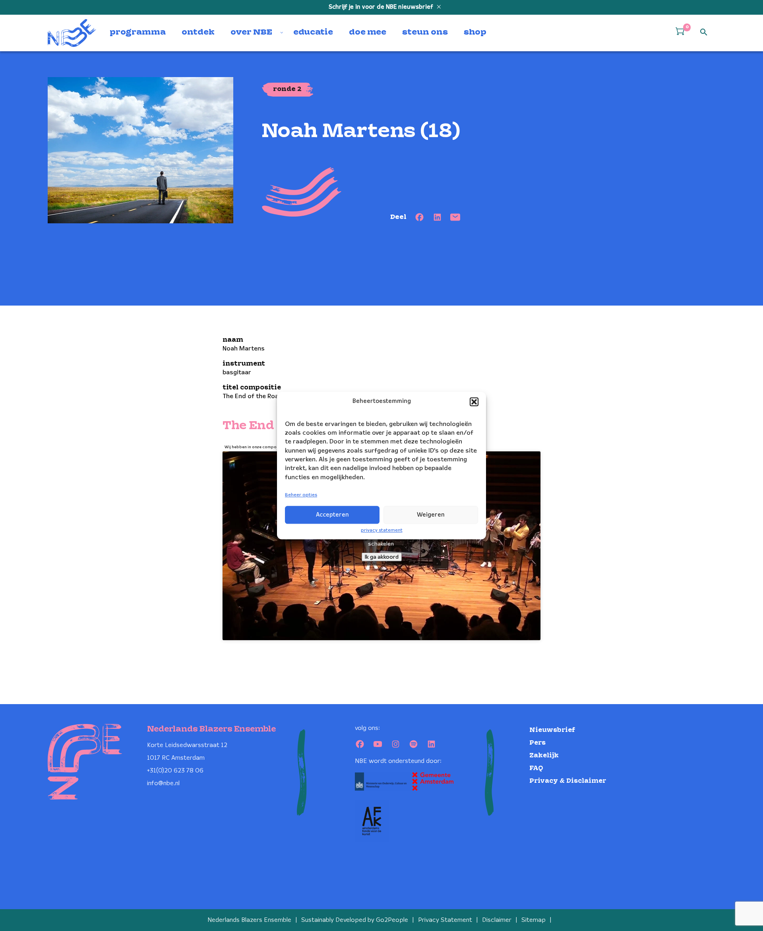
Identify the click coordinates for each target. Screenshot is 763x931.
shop (475, 32)
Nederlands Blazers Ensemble (249, 920)
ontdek (198, 32)
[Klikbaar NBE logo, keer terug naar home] (72, 33)
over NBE (251, 32)
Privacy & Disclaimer (567, 781)
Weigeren (431, 515)
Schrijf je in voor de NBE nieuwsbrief (382, 7)
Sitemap (533, 920)
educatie (313, 32)
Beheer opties (301, 495)
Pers (537, 743)
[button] (474, 402)
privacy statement (382, 530)
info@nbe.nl (163, 783)
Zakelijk (544, 756)
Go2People (392, 920)
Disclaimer (496, 920)
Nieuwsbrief (552, 730)
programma (138, 32)
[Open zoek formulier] (703, 32)
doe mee (367, 32)
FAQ (536, 768)
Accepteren (332, 515)
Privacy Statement (445, 920)
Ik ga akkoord (382, 556)
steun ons (425, 32)
